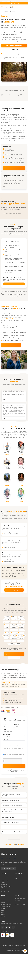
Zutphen (18, 643)
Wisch (14, 640)
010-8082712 (15, 49)
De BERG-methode (19, 876)
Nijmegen (14, 632)
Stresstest (3, 882)
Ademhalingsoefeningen (6, 904)
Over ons (3, 898)
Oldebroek (6, 635)
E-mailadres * (6, 729)
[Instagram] (13, 927)
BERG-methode (9, 319)
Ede (12, 624)
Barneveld (7, 619)
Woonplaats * (6, 739)
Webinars (3, 914)
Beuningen (15, 619)
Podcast (2, 910)
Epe (23, 624)
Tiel (24, 635)
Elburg (17, 624)
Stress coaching (4, 880)
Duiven (6, 624)
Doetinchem (15, 622)
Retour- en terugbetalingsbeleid (14, 948)
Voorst (7, 638)
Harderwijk (21, 627)
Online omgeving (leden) (9, 868)
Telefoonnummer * (7, 734)
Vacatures (3, 908)
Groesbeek (14, 627)
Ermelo (7, 627)
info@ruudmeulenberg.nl (20, 898)
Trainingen (3, 889)
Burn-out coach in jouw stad (6, 887)
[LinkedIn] (6, 927)
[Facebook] (2, 927)
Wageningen (14, 638)
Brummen (22, 619)
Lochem (22, 630)
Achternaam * (17, 724)
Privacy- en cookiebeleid (20, 945)
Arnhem (21, 616)
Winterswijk (7, 640)
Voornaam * (5, 724)
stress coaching (11, 844)
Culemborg (7, 622)
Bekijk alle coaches (13, 657)
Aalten (7, 616)
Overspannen (4, 884)
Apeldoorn (14, 616)
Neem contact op (13, 838)
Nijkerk (7, 632)
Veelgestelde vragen (5, 906)
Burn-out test (4, 878)
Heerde (6, 630)
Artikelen (3, 902)
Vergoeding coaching (5, 891)
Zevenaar (11, 643)
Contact (2, 900)
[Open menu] (25, 6)
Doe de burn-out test (13, 284)
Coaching (6, 11)
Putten (12, 635)
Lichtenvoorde (14, 630)
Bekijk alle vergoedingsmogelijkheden (13, 586)
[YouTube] (9, 927)
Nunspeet (21, 632)
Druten (22, 622)
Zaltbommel (21, 640)
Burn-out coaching (5, 876)
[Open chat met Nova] (25, 951)
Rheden (19, 635)
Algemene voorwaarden (8, 945)
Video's (2, 912)
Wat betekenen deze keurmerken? (8, 938)
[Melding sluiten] (26, 1)
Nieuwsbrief (3, 916)
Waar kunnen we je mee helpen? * (10, 745)
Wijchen (21, 638)
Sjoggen (16, 878)
